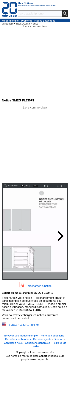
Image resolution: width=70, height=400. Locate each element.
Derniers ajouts (42, 339)
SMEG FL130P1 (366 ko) (24, 324)
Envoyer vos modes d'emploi (21, 335)
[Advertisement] (35, 144)
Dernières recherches (18, 339)
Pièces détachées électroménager (44, 20)
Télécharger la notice (39, 285)
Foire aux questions (52, 335)
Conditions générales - (38, 342)
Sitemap (58, 339)
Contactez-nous (13, 342)
